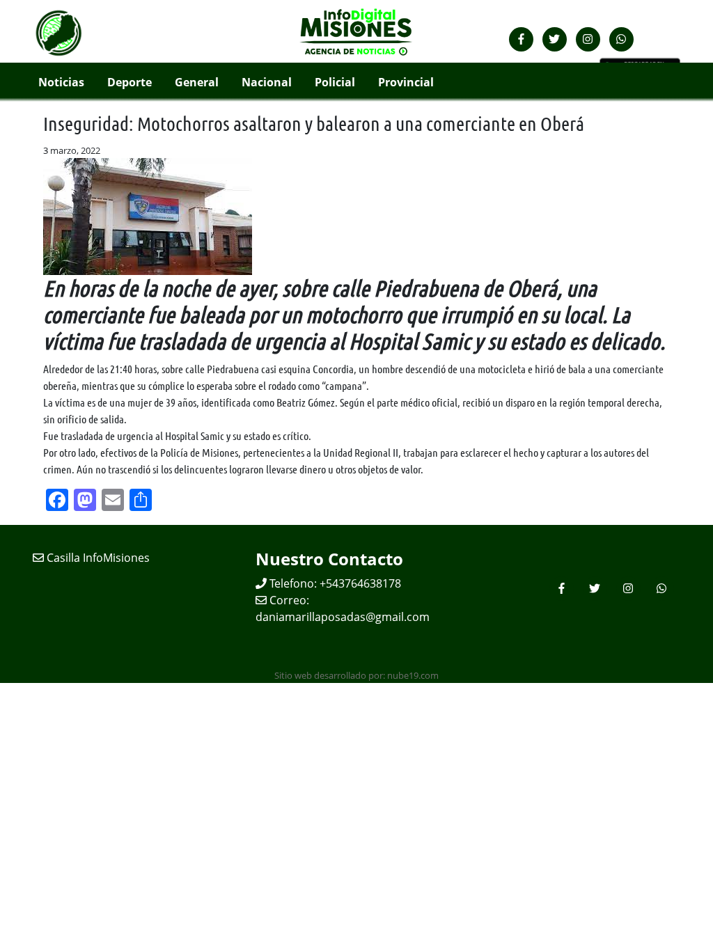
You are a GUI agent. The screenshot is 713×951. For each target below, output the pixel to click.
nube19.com (413, 675)
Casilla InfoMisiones (97, 557)
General (197, 82)
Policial (335, 82)
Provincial (406, 82)
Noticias (61, 82)
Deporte (129, 82)
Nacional (267, 82)
